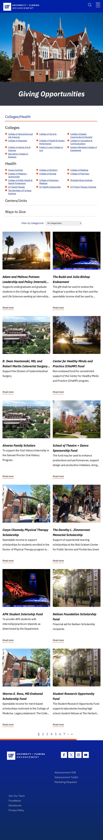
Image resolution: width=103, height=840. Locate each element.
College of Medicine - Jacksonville (17, 175)
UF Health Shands (16, 187)
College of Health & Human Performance (52, 142)
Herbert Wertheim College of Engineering (83, 149)
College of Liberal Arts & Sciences (19, 149)
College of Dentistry (48, 170)
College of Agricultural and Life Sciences (20, 135)
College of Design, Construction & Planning (81, 135)
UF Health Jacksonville (50, 187)
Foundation (15, 800)
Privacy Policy (16, 810)
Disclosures (15, 805)
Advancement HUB (65, 772)
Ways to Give (15, 211)
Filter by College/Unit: (32, 223)
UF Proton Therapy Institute (83, 187)
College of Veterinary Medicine (49, 182)
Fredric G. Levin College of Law (51, 149)
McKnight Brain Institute (81, 180)
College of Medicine (79, 170)
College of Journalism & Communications (81, 142)
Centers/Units (16, 200)
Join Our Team (17, 795)
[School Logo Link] (28, 755)
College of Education (17, 140)
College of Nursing (47, 173)
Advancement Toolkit (66, 777)
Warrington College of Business (18, 155)
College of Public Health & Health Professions (20, 182)
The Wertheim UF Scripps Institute (19, 192)
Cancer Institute (15, 170)
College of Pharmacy (79, 173)
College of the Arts (48, 134)
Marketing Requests (66, 782)
